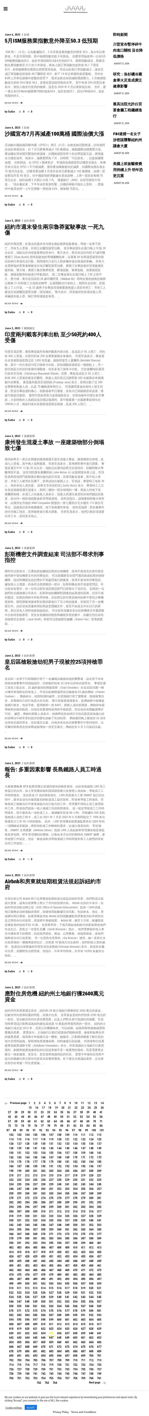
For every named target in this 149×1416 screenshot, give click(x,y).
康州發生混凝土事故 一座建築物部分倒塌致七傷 (54, 445)
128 (27, 1143)
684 (59, 1351)
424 (91, 1252)
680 (27, 1351)
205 (67, 1171)
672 (59, 1346)
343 (19, 1225)
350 (75, 1225)
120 (59, 1139)
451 (19, 1265)
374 (75, 1234)
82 (74, 1125)
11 (82, 1103)
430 (43, 1256)
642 (11, 1337)
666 (11, 1346)
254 (75, 1189)
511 (19, 1288)
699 (83, 1355)
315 (83, 1211)
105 (35, 1135)
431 (51, 1256)
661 (67, 1342)
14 (102, 1103)
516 (59, 1288)
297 (35, 1207)
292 (91, 1202)
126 (11, 1143)
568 (91, 1306)
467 (51, 1270)
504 (59, 1283)
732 (59, 1369)
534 (11, 1297)
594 (11, 1319)
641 (99, 1333)
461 (99, 1265)
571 (19, 1310)
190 (43, 1166)
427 (19, 1256)
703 (19, 1360)
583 (19, 1315)
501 (35, 1283)
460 (91, 1265)
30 (29, 1112)
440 (27, 1261)
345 (35, 1225)
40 (94, 1112)
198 (11, 1171)
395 (51, 1243)
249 (35, 1189)
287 (51, 1202)
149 (99, 1148)
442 (43, 1261)
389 (99, 1238)
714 (11, 1364)
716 (27, 1364)
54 (87, 1116)
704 (27, 1360)
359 (51, 1229)
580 (91, 1310)
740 (27, 1373)
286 (43, 1202)
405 (35, 1247)
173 (99, 1157)
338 (75, 1220)
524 (27, 1292)
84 (87, 1125)
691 (19, 1355)
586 (43, 1315)
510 (11, 1288)
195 (83, 1166)
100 (94, 1130)
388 (91, 1238)
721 (67, 1364)
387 (83, 1238)
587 (51, 1315)
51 (68, 1116)
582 (11, 1315)
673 (67, 1346)
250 (43, 1189)
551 (51, 1301)
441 (35, 1261)
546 (11, 1301)
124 (91, 1139)
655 (19, 1342)
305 (99, 1207)
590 (75, 1315)
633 (35, 1333)
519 (83, 1288)
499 (19, 1283)
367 (19, 1234)
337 (67, 1220)
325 (67, 1216)
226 (43, 1179)
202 (43, 1171)
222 (11, 1179)
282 (11, 1202)
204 (59, 1171)
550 (43, 1301)
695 (51, 1355)
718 (43, 1364)
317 (99, 1211)
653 (99, 1337)
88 (14, 1130)
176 (27, 1161)
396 (59, 1243)
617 (99, 1324)
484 (91, 1274)
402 (11, 1247)
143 (51, 1148)
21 (69, 1107)
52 (74, 1116)
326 (75, 1216)
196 (91, 1166)
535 (19, 1297)
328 (91, 1216)
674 (75, 1346)
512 (27, 1288)
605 (99, 1319)
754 (43, 1378)
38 (81, 1112)
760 (91, 1378)
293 (99, 1202)
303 (83, 1207)
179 (51, 1161)
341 (99, 1220)
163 (19, 1157)
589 (67, 1315)
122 (75, 1139)
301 (67, 1207)
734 (75, 1369)
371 (51, 1234)
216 (59, 1175)
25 (95, 1107)
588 (59, 1315)
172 (91, 1157)
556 (91, 1301)
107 (51, 1135)
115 (19, 1139)
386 (75, 1238)
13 (95, 1103)
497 (99, 1279)
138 (11, 1148)
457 (67, 1265)
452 (27, 1265)
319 (19, 1216)
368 (27, 1234)
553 (67, 1301)
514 (43, 1288)
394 (43, 1243)
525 (35, 1292)
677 (99, 1346)
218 (75, 1175)
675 (83, 1346)
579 (83, 1310)
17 (43, 1107)
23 (82, 1107)
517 (67, 1288)
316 (91, 1211)
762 (39, 1383)
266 (75, 1193)
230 (75, 1179)
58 (16, 1121)
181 (67, 1161)
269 (99, 1193)
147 (83, 1148)
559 (19, 1306)
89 (21, 1130)
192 (59, 1166)
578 (75, 1310)
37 (74, 1112)
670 (43, 1346)
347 (51, 1225)
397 (67, 1243)
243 (83, 1184)
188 (27, 1166)
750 (11, 1378)
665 (99, 1342)
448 (91, 1261)
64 (55, 1121)
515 (51, 1288)
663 (83, 1342)
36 (68, 1112)
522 (11, 1292)
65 (61, 1121)
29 (22, 1112)
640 (91, 1333)
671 (51, 1346)
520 (91, 1288)
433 (67, 1256)
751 (19, 1378)
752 (27, 1378)
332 (27, 1220)
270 (11, 1198)
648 (59, 1337)
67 (74, 1121)
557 (99, 1301)
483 (83, 1274)
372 (59, 1234)
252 (59, 1189)
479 (51, 1274)
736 (91, 1369)
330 (11, 1220)
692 (27, 1355)
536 (27, 1297)
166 (43, 1157)
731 (51, 1369)
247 (19, 1189)
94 (53, 1130)
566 (75, 1306)
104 (27, 1135)
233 (99, 1179)
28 (16, 1112)
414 (11, 1252)
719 (51, 1364)
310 (43, 1211)
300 (59, 1207)
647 (51, 1337)
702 (11, 1360)
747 (83, 1373)
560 (27, 1306)
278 (75, 1198)
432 (59, 1256)
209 (99, 1171)
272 (27, 1198)
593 (99, 1315)
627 (83, 1328)
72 (9, 1125)
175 (19, 1161)
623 (51, 1328)
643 (19, 1337)
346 (43, 1225)
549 (35, 1301)
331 (19, 1220)
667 (19, 1346)
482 (75, 1274)
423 (83, 1252)
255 (83, 1189)
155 (51, 1153)
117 (35, 1139)
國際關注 (29, 328)
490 (43, 1279)
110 (75, 1135)
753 (35, 1378)
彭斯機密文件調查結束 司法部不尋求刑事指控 (54, 557)
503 (51, 1283)
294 (11, 1207)
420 (59, 1252)
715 (19, 1364)
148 (91, 1148)
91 (34, 1130)
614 (75, 1324)
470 (75, 1270)
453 (35, 1265)
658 (43, 1342)
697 (67, 1355)
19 (56, 1107)
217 (67, 1175)
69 (87, 1121)
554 (75, 1301)
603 (83, 1319)
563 (51, 1306)
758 (75, 1378)
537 (35, 1297)
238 (43, 1184)
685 (67, 1351)
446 (75, 1261)
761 (99, 1378)
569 (99, 1306)
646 (43, 1337)
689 (99, 1351)
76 (35, 1125)
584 (27, 1315)
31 (35, 1112)
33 (48, 1112)
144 (59, 1148)
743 (51, 1373)
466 (43, 1270)
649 (67, 1337)
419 (51, 1252)
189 (35, 1166)
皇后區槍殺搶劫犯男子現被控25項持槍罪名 (54, 665)
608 (27, 1324)
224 (27, 1179)
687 (83, 1351)
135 (83, 1143)
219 (83, 1175)
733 (67, 1369)
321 (35, 1216)
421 (67, 1252)
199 (19, 1171)
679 (19, 1351)
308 (27, 1211)
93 (47, 1130)
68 (81, 1121)
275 (51, 1198)
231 (83, 1179)
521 (99, 1288)
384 (59, 1238)
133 (67, 1143)
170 (75, 1157)
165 (35, 1157)
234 (11, 1184)
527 (51, 1292)
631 (19, 1333)
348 (59, 1225)
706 (43, 1360)
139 (19, 1148)
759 (83, 1378)
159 (83, 1153)
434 (75, 1256)
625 (67, 1328)
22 (75, 1107)
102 (11, 1135)
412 (91, 1247)
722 (75, 1364)
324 (59, 1216)
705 (35, 1360)
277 (67, 1198)
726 (11, 1369)
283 (19, 1202)
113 (99, 1135)
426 (11, 1256)
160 (91, 1153)
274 (43, 1198)
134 (75, 1143)
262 (43, 1193)
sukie (11, 111)
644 (27, 1337)
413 (99, 1247)
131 (51, 1143)
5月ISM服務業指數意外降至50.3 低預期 (51, 41)
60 (29, 1121)
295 (19, 1207)
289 (67, 1202)
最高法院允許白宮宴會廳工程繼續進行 (127, 110)
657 (35, 1342)
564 (59, 1306)
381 (35, 1238)
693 (35, 1355)
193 (67, 1166)
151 (19, 1153)
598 (43, 1319)
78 (48, 1125)
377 (99, 1234)
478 (43, 1274)
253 (67, 1189)
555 (83, 1301)
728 (27, 1369)
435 (83, 1256)
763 (47, 1383)
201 (35, 1171)
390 (11, 1243)
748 (91, 1373)
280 (91, 1198)
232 (91, 1179)
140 (27, 1148)
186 (11, 1166)
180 (59, 1161)
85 (94, 1125)
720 (59, 1364)
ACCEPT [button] (31, 1407)
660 (59, 1342)
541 (67, 1297)
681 (35, 1351)
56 (101, 1116)
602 (75, 1319)
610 (43, 1324)
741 (35, 1373)
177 (35, 1161)
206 (75, 1171)
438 (11, 1261)
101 (102, 1130)
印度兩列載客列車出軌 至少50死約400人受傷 (53, 337)
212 (27, 1175)
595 (19, 1319)
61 (35, 1121)
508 (91, 1283)
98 (79, 1130)
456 (59, 1265)
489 (35, 1279)
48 (48, 1116)
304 (91, 1207)
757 (67, 1378)
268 (91, 1193)
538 (43, 1297)
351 (83, 1225)
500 (27, 1283)
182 (75, 1161)
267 (83, 1193)
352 (91, 1225)
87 (8, 1130)
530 (75, 1292)
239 (51, 1184)
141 (35, 1148)
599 (51, 1319)
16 (36, 1107)
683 (51, 1351)
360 (59, 1229)
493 (67, 1279)
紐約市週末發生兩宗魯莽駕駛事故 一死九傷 (54, 230)
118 (43, 1139)
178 (43, 1161)
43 (16, 1116)
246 (11, 1189)
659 (51, 1342)
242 (75, 1184)
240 (59, 1184)
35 (61, 1112)
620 (27, 1328)
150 (11, 1153)
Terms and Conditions (83, 1412)
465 (35, 1270)
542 (75, 1297)
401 (99, 1243)
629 (99, 1328)
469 (67, 1270)
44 (22, 1116)
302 (75, 1207)
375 (83, 1234)
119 (51, 1139)
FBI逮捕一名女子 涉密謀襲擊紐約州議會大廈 (127, 140)
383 (51, 1238)
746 (75, 1373)
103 (19, 1135)
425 (99, 1252)
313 (67, 1211)
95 (60, 1130)
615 (83, 1324)
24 (89, 1107)
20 (62, 1107)
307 (19, 1211)
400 (91, 1243)
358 (43, 1229)
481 (67, 1274)
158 (75, 1153)
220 (91, 1175)
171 (83, 1157)
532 (91, 1292)
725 (99, 1364)
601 (67, 1319)
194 (75, 1166)
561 (35, 1306)
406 (43, 1247)
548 (27, 1301)
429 (35, 1256)
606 (11, 1324)
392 (27, 1243)
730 (43, 1369)
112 (91, 1135)
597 (35, 1319)
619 (19, 1328)
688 (91, 1351)
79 (55, 1125)
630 (11, 1333)
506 (75, 1283)
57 (9, 1121)
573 (35, 1310)
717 (35, 1364)
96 (66, 1130)
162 (11, 1157)
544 (91, 1297)
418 (43, 1252)
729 (35, 1369)
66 (68, 1121)
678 (11, 1351)
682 (43, 1351)
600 (59, 1319)
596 (27, 1319)
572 (27, 1310)
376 (91, 1234)
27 (9, 1112)
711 (83, 1360)
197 (99, 1166)
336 (59, 1220)
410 (75, 1247)
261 (35, 1193)
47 (42, 1116)
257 (99, 1189)
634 (43, 1333)
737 (99, 1369)
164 (27, 1157)
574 (43, 1310)
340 (91, 1220)
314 (75, 1211)
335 (51, 1220)
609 (35, 1324)
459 (83, 1265)
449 (99, 1261)
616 (91, 1324)
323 (51, 1216)
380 (27, 1238)
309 (35, 1211)
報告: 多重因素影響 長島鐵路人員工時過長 (53, 772)
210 (11, 1175)
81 (68, 1125)
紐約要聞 (29, 220)
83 (81, 1125)
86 (101, 1125)
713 (99, 1360)
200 (27, 1171)
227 (51, 1179)
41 (101, 1112)
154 (43, 1153)
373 (67, 1234)
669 (35, 1346)
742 (43, 1373)
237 (35, 1184)
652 (91, 1337)
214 (43, 1175)
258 (11, 1193)
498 (11, 1283)
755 (51, 1378)
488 (27, 1279)
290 (75, 1202)
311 (51, 1211)
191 (51, 1166)
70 (94, 1121)
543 (83, 1297)
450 (11, 1265)
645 (35, 1337)
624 (59, 1328)
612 (59, 1324)
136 (91, 1143)
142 (43, 1148)
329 (99, 1216)
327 (83, 1216)
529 (67, 1292)
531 (83, 1292)
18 (49, 1107)
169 (67, 1157)
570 (11, 1310)
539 (51, 1297)
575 (51, 1310)
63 (48, 1121)
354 (11, 1229)
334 (43, 1220)
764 (55, 1383)
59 (22, 1121)
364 (91, 1229)
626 (75, 1328)
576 (59, 1310)
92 (40, 1130)
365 (99, 1229)
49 (55, 1116)
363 (83, 1229)
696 (59, 1355)
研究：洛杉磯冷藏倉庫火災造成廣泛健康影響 (127, 80)
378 (11, 1238)
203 (51, 1171)
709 (67, 1360)
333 (35, 1220)
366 (11, 1234)
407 (51, 1247)
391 (19, 1243)
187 (19, 1166)
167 (51, 1157)
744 (59, 1373)
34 (55, 1112)
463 (19, 1270)
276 (59, 1198)
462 (11, 1270)
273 (35, 1198)
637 (67, 1333)
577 (67, 1310)
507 (83, 1283)
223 (19, 1179)
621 (35, 1328)
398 (75, 1243)
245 (99, 1184)
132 (59, 1143)
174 (11, 1161)
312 (59, 1211)
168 (59, 1157)
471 (83, 1270)
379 (19, 1238)
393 (35, 1243)
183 (83, 1161)
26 (102, 1107)
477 (35, 1274)
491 (51, 1279)
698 (75, 1355)
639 (83, 1333)
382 (43, 1238)
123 (83, 1139)
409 (67, 1247)
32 (42, 1112)
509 (99, 1283)
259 (19, 1193)
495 (83, 1279)
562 (43, 1306)
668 (27, 1346)
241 (67, 1184)
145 (67, 1148)
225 (35, 1179)
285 (35, 1202)
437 (99, 1256)
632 (27, 1333)
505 (67, 1283)
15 (30, 1107)
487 (19, 1279)
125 (99, 1139)
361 (67, 1229)
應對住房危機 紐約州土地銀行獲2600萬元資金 (54, 996)
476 (27, 1274)
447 (83, 1261)
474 (11, 1274)
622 (43, 1328)
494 (75, 1279)
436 (91, 1256)
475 (19, 1274)
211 (19, 1175)
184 (91, 1161)
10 (75, 1103)
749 (99, 1373)
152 (27, 1153)
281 (99, 1198)
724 (91, 1364)
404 (27, 1247)
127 (19, 1143)
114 (11, 1139)
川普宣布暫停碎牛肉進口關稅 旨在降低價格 (128, 51)
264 (59, 1193)
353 (99, 1225)
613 (67, 1324)
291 (83, 1202)
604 (91, 1319)
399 (83, 1243)
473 (99, 1270)
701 (99, 1355)
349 (67, 1225)
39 (87, 1112)
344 (27, 1225)
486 (11, 1279)
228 (59, 1179)
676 (91, 1346)
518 (75, 1288)
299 (51, 1207)
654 (11, 1342)
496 (91, 1279)
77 (42, 1125)
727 (19, 1369)
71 (101, 1121)
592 (91, 1315)
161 (99, 1153)
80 (61, 1125)
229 (67, 1179)
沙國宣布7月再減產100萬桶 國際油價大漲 (54, 134)
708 (59, 1360)
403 (19, 1247)
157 (67, 1153)
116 (27, 1139)
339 (83, 1220)
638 (75, 1333)
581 (99, 1310)
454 (43, 1265)
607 (19, 1324)
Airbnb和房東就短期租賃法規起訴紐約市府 (53, 884)
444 (59, 1261)
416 (27, 1252)
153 (35, 1153)
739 (19, 1373)
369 (35, 1234)
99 (86, 1130)
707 (51, 1360)
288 (59, 1202)
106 (43, 1135)
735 (83, 1369)
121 (67, 1139)
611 (51, 1324)
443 (51, 1261)
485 (99, 1274)
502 (43, 1283)
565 (67, 1306)
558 (11, 1306)
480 (59, 1274)
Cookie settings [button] (13, 1407)
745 (67, 1373)
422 (75, 1252)
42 (9, 1116)
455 (51, 1265)
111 (83, 1135)
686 (75, 1351)
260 (27, 1193)
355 (19, 1229)
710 (75, 1360)
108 (59, 1135)
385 (67, 1238)
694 (43, 1355)
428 (27, 1256)
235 (19, 1184)
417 (35, 1252)
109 (67, 1135)
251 (51, 1189)
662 (75, 1342)
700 (91, 1355)
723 (83, 1364)
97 (73, 1130)
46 (35, 1116)
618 (11, 1328)
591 (83, 1315)
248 (27, 1189)
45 (29, 1116)
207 (83, 1171)
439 (19, 1261)
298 (43, 1207)
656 (27, 1342)
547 (19, 1301)
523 (19, 1292)
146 (75, 1148)
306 (11, 1211)
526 (43, 1292)
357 (35, 1229)
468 (59, 1270)
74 (22, 1125)
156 (59, 1153)
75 (29, 1125)
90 (27, 1130)
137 (99, 1143)
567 (83, 1306)
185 (99, 1161)
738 (11, 1373)
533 (99, 1292)
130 (43, 1143)
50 (61, 1116)
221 (99, 1175)
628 (91, 1328)
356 (27, 1229)
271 (19, 1198)
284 (27, 1202)
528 (59, 1292)
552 (59, 1301)
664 (91, 1342)
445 (67, 1261)
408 (59, 1247)
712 (91, 1360)
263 (51, 1193)
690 (11, 1355)
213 (35, 1175)
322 (43, 1216)
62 (42, 1121)
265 (67, 1193)
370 (43, 1234)
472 (91, 1270)
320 (27, 1216)
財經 (26, 34)
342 (11, 1225)
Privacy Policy (61, 1412)
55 (94, 1116)
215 (51, 1175)
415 (19, 1252)
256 (91, 1189)
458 (75, 1265)
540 (59, 1297)
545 (99, 1297)
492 (59, 1279)
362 (75, 1229)
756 (59, 1378)
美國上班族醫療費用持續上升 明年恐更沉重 (128, 170)
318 (11, 1216)
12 (89, 1103)
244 (91, 1184)
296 (27, 1207)
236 (27, 1184)
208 (91, 1171)
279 (83, 1198)
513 (35, 1288)
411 (83, 1247)
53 (81, 1116)
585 (35, 1315)
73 (16, 1125)
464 (27, 1270)
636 (59, 1333)
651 (83, 1337)
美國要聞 (29, 436)
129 (35, 1143)
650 (75, 1337)
